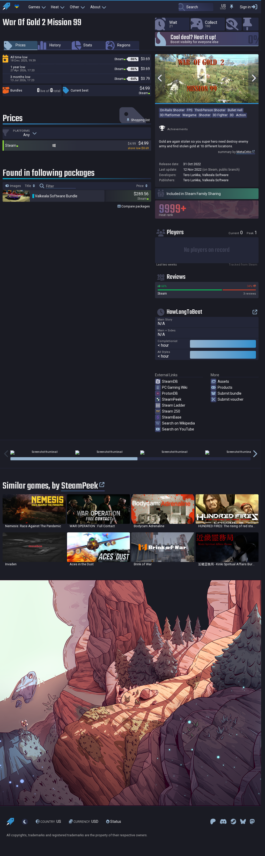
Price (140, 186)
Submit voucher (231, 399)
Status (115, 821)
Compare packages (135, 206)
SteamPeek (171, 399)
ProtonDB (170, 393)
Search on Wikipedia (178, 423)
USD (85, 821)
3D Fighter (220, 115)
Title (28, 186)
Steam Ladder (173, 405)
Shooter (204, 115)
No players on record (207, 250)
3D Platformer (170, 115)
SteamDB (170, 381)
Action (241, 115)
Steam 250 (171, 411)
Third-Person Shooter (210, 110)
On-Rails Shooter (172, 110)
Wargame (189, 115)
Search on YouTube (178, 429)
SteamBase (171, 417)
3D (232, 115)
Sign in (245, 7)
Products (225, 387)
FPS (189, 110)
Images (15, 186)
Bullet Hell (235, 110)
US (50, 821)
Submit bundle (229, 393)
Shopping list (140, 120)
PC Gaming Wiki (174, 387)
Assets (223, 381)
